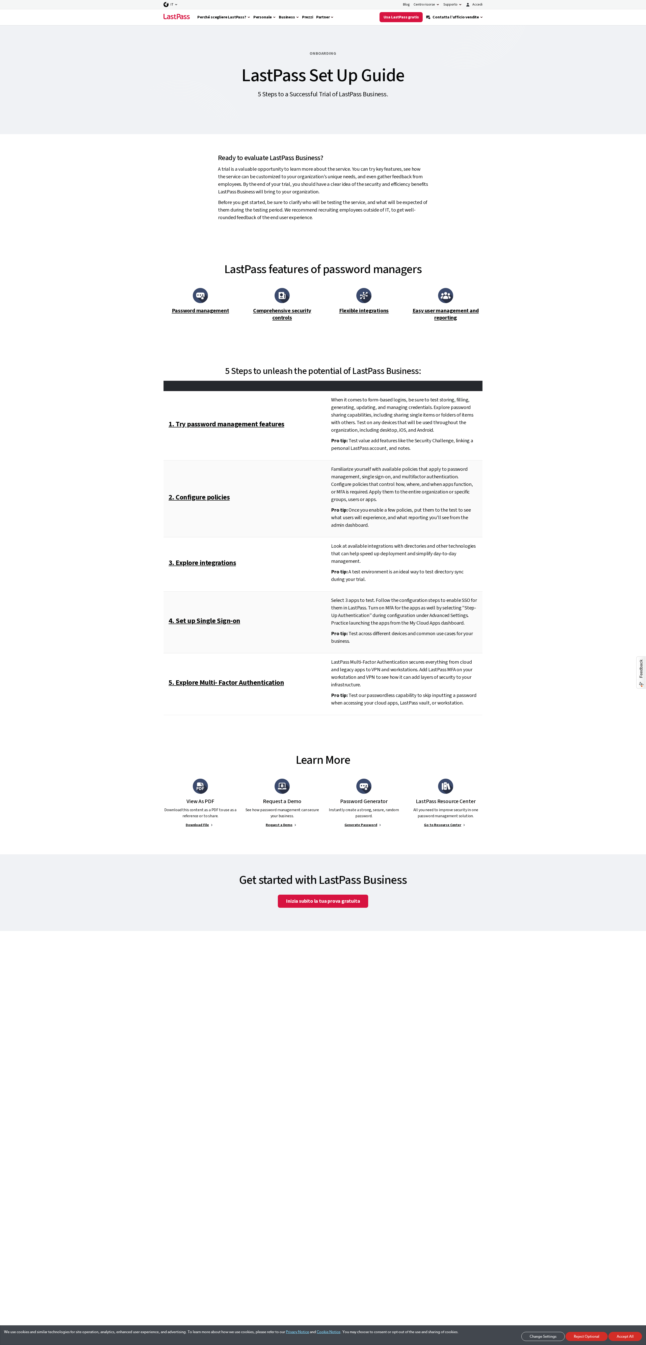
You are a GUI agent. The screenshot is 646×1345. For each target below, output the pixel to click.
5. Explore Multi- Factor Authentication (226, 683)
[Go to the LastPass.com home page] (177, 17)
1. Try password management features (226, 424)
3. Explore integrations (202, 563)
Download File (197, 825)
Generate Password (360, 825)
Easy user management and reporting (446, 314)
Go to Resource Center (442, 825)
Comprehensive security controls (282, 314)
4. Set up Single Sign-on (204, 621)
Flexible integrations (364, 311)
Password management (200, 311)
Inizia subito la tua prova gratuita (323, 901)
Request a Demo (279, 825)
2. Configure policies (199, 497)
